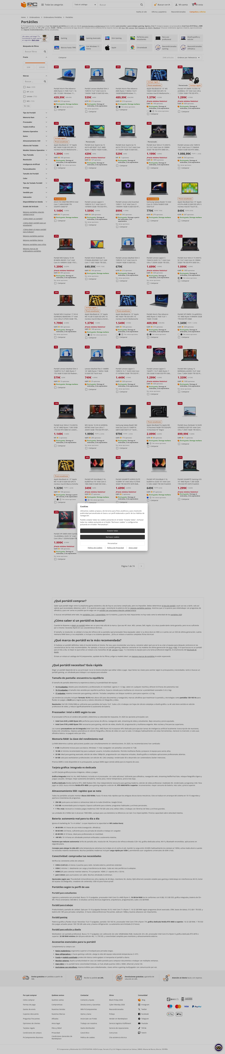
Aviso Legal (133, 548)
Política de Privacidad (115, 548)
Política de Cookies (95, 548)
